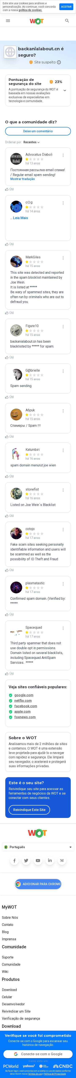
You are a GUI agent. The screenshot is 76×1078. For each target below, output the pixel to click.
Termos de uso (35, 1074)
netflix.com (23, 701)
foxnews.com (25, 717)
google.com (23, 695)
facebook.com (25, 706)
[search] (67, 21)
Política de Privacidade (55, 1074)
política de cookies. (30, 10)
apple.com (22, 712)
